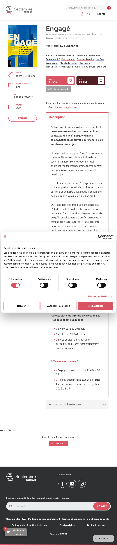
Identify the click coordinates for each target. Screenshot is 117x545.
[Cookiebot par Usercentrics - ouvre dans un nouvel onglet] (100, 237)
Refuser (21, 306)
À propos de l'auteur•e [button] (65, 404)
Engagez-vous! (66, 370)
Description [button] (57, 117)
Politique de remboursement (44, 519)
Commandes (13, 519)
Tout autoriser (95, 306)
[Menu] (108, 14)
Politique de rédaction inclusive (29, 525)
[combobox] (86, 8)
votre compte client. (67, 107)
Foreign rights (67, 525)
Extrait (22, 118)
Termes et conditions (73, 519)
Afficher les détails (98, 296)
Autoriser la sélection (58, 306)
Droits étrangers (96, 525)
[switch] (44, 285)
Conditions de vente (98, 519)
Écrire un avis (58, 443)
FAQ (24, 519)
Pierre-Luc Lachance (65, 46)
